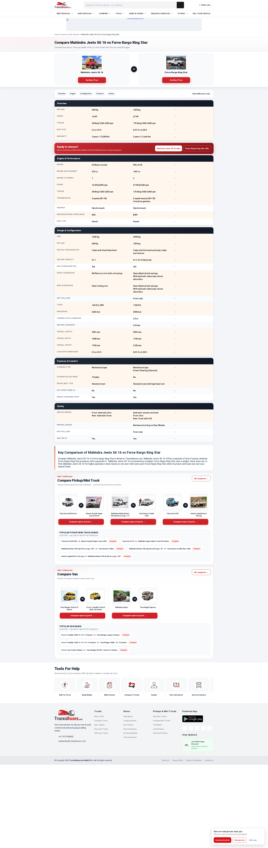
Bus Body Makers (131, 733)
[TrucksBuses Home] (68, 715)
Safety (111, 94)
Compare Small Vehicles (69, 34)
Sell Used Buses (130, 737)
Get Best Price (92, 80)
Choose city (239, 840)
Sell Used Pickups (160, 733)
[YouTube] (197, 728)
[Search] (180, 5)
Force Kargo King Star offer (197, 148)
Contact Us (209, 760)
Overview (61, 94)
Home (56, 34)
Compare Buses (130, 721)
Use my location (222, 840)
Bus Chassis (128, 725)
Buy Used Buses (130, 729)
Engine (72, 94)
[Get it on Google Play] (192, 718)
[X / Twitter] (184, 728)
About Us (165, 760)
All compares (201, 478)
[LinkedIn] (209, 728)
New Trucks (99, 716)
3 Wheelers (157, 725)
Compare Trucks (101, 721)
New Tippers (99, 725)
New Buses (128, 716)
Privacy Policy (177, 760)
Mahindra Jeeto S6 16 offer (168, 148)
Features (100, 94)
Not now (253, 840)
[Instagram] (203, 728)
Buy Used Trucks (101, 729)
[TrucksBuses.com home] (62, 5)
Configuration (86, 94)
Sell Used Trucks (101, 733)
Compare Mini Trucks (161, 721)
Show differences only (201, 94)
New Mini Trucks (160, 716)
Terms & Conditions (194, 760)
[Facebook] (190, 728)
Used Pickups (158, 729)
